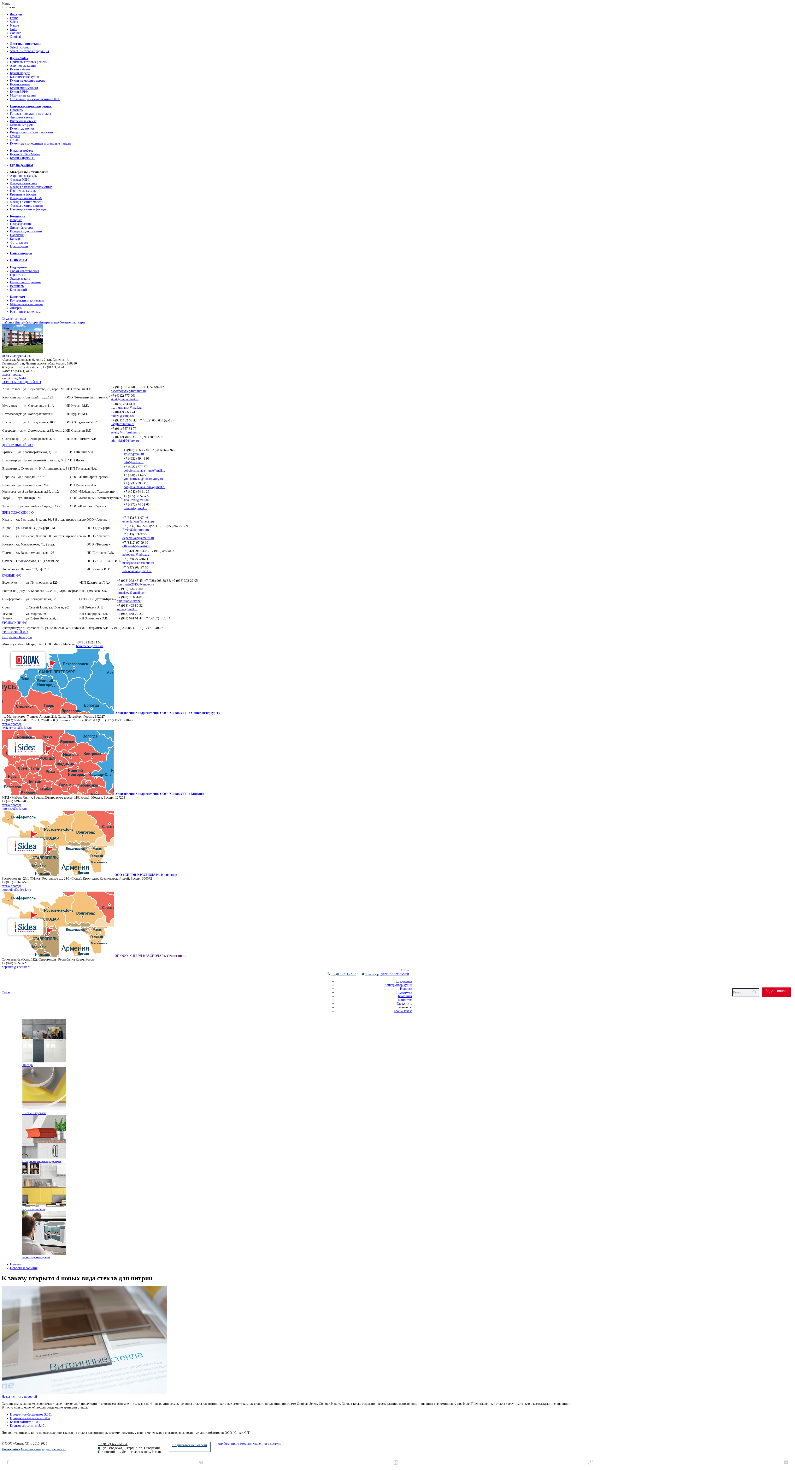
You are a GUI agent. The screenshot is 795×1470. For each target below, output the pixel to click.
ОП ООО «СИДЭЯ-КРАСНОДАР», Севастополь (150, 955)
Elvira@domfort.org (135, 529)
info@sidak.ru (21, 378)
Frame (14, 18)
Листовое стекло (22, 117)
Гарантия (16, 274)
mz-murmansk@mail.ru (126, 407)
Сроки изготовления (24, 271)
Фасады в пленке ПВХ (26, 198)
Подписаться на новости (189, 1445)
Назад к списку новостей (19, 1396)
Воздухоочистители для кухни (31, 132)
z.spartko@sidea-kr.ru (16, 967)
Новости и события (23, 1268)
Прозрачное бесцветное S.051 (31, 1414)
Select (14, 21)
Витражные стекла (23, 121)
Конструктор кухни (398, 985)
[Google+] (591, 1462)
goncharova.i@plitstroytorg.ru (143, 478)
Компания (405, 996)
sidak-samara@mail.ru (137, 571)
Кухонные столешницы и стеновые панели (40, 143)
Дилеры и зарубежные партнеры (62, 322)
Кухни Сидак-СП (22, 158)
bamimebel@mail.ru (89, 646)
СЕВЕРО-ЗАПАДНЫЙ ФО (21, 382)
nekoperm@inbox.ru (135, 554)
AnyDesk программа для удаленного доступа (249, 1443)
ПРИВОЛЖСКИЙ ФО (18, 512)
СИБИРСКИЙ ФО (15, 632)
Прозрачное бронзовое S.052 (30, 1418)
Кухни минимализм (24, 88)
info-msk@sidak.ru (14, 808)
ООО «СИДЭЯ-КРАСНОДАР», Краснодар (145, 874)
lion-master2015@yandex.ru (135, 584)
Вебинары (17, 286)
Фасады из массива (23, 183)
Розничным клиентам (25, 311)
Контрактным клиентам (27, 300)
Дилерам (16, 308)
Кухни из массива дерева (27, 80)
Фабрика (16, 220)
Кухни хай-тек (20, 69)
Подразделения (20, 224)
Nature (14, 25)
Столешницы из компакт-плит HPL (35, 99)
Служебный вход (14, 318)
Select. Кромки (20, 47)
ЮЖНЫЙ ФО (12, 575)
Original (15, 36)
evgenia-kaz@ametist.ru (138, 521)
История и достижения (26, 231)
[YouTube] (786, 1462)
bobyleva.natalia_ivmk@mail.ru (144, 470)
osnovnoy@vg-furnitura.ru (128, 391)
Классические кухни (24, 76)
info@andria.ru (133, 462)
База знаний (18, 289)
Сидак (6, 992)
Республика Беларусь (17, 637)
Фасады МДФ (20, 179)
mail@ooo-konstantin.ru (138, 563)
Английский (400, 974)
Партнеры (17, 235)
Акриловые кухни (23, 65)
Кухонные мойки (22, 128)
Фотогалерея (19, 242)
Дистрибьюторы (21, 227)
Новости (406, 988)
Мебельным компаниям (26, 304)
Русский (385, 974)
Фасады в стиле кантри (26, 205)
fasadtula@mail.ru (135, 508)
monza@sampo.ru (123, 416)
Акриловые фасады (23, 175)
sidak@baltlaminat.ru (125, 399)
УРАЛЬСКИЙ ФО (15, 622)
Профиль (16, 110)
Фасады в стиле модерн (26, 202)
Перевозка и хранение (25, 282)
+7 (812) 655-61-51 (113, 1444)
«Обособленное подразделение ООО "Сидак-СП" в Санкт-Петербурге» (167, 712)
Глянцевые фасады (23, 190)
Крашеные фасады (23, 194)
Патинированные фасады (28, 209)
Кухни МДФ (19, 91)
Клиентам (405, 1000)
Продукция (404, 981)
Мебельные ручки (22, 125)
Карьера (15, 238)
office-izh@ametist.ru (136, 546)
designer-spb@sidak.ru (17, 727)
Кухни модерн (20, 73)
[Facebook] (8, 1462)
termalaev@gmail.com (131, 592)
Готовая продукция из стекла (30, 113)
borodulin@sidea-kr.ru (16, 889)
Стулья (15, 136)
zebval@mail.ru (127, 609)
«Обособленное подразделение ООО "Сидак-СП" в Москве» (159, 793)
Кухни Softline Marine (25, 154)
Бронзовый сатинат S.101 (28, 1425)
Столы (14, 139)
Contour (15, 33)
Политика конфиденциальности (43, 1449)
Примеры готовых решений (29, 62)
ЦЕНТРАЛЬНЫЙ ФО (17, 445)
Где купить (404, 1003)
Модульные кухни (23, 95)
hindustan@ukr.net (129, 601)
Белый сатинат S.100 (24, 1422)
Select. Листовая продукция (29, 51)
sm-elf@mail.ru (134, 454)
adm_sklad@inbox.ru (125, 440)
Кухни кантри (20, 84)
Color (13, 29)
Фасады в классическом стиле (31, 187)
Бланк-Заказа (403, 1011)
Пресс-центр (19, 246)
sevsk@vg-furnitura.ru (125, 432)
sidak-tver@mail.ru (136, 500)
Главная (15, 1264)
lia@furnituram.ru (122, 424)
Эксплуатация (20, 278)
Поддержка (404, 992)
